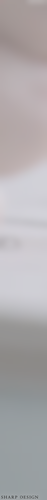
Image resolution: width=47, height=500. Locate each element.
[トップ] (29, 1)
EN (16, 1)
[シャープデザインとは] (33, 1)
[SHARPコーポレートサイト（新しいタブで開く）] (3, 1)
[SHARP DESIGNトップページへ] (9, 1)
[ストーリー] (41, 1)
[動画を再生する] (23, 250)
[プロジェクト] (38, 1)
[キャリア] (44, 1)
